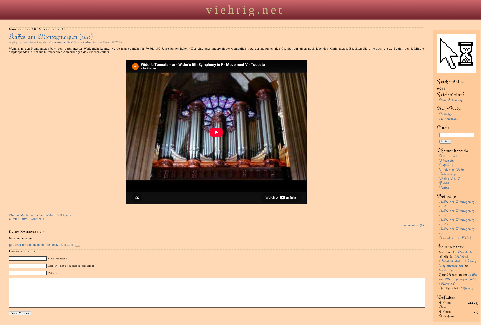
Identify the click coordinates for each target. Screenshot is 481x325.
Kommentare (448, 118)
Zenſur (444, 187)
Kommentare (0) (413, 225)
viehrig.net (245, 9)
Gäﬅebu (446, 164)
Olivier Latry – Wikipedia (26, 218)
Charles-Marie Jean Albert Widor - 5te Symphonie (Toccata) (74, 42)
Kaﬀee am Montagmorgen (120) (51, 36)
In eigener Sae (451, 169)
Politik (444, 183)
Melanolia (448, 270)
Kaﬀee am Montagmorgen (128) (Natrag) (458, 279)
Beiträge (445, 114)
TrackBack (69, 244)
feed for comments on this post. (33, 244)
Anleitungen (448, 155)
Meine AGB (449, 178)
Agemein (446, 160)
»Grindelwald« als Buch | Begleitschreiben (458, 263)
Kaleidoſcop (28, 42)
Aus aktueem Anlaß (455, 237)
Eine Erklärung (451, 100)
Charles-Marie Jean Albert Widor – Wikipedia (40, 215)
